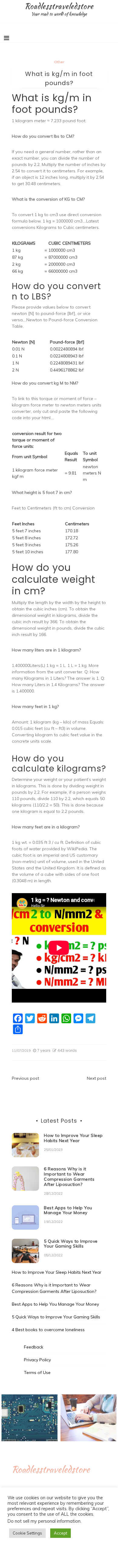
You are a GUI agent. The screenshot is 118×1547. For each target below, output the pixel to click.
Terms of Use (37, 1372)
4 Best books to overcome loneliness (48, 1329)
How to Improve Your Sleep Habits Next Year (73, 1138)
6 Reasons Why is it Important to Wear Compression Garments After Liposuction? (69, 1176)
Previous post (25, 1078)
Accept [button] (60, 1533)
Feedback (33, 1347)
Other (59, 62)
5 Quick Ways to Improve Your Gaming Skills (71, 1243)
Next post (96, 1078)
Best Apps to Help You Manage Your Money (68, 1210)
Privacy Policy (37, 1359)
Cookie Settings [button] (27, 1533)
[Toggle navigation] (6, 38)
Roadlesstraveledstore (59, 6)
